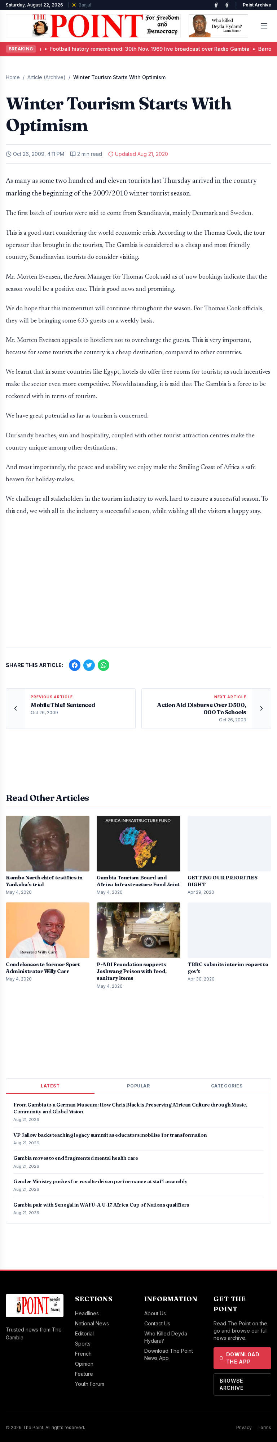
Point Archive (257, 5)
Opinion (84, 1364)
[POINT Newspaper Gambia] (216, 5)
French (83, 1354)
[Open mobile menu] (264, 26)
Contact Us (157, 1323)
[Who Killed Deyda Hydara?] (218, 25)
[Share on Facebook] (74, 665)
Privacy (244, 1427)
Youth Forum (89, 1384)
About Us (155, 1313)
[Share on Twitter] (89, 665)
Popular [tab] (138, 1086)
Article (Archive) (46, 77)
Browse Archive (231, 1384)
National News (92, 1323)
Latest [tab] (50, 1086)
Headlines (87, 1313)
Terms (264, 1427)
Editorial (84, 1333)
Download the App (243, 1358)
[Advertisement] (138, 585)
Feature (84, 1374)
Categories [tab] (227, 1086)
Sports (83, 1343)
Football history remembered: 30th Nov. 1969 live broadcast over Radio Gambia (115, 49)
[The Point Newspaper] (226, 5)
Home (13, 77)
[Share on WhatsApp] (103, 665)
